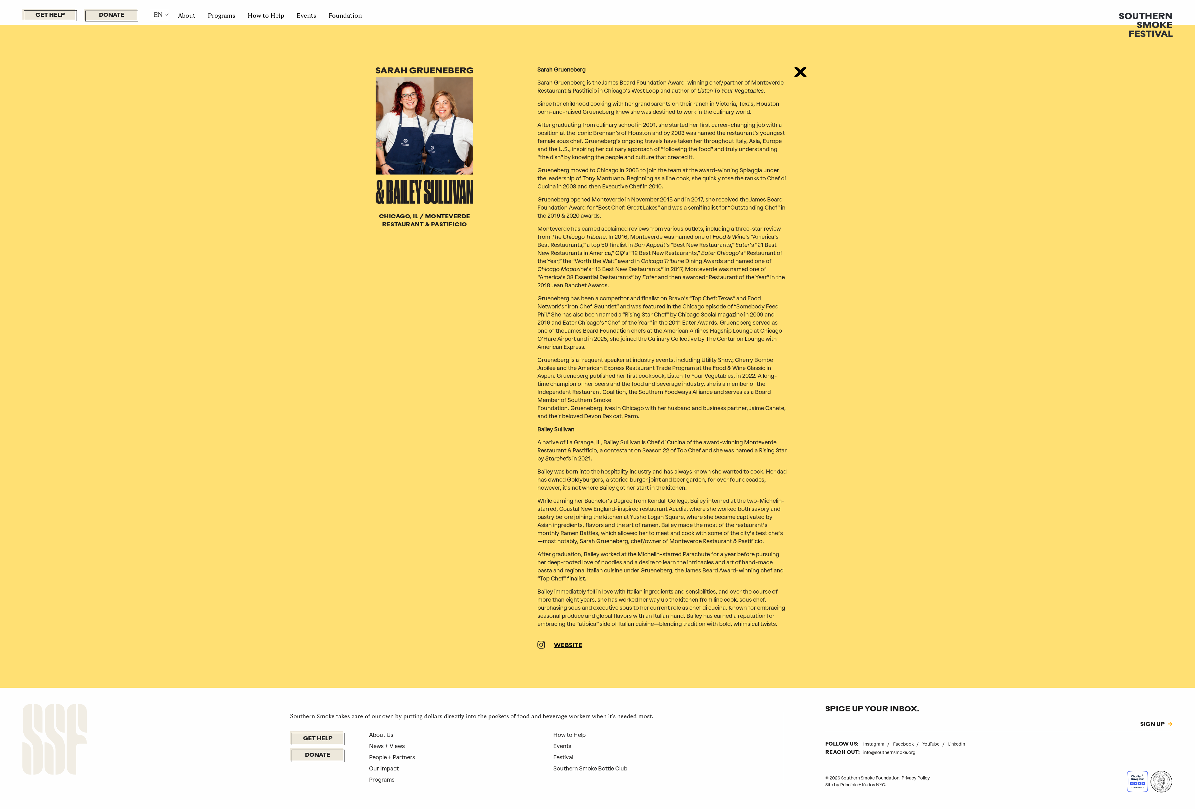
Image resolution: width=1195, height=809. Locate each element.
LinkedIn (956, 744)
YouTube (931, 744)
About (186, 15)
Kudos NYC (873, 785)
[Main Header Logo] (1146, 24)
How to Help (266, 15)
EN (158, 14)
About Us (381, 735)
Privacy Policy (916, 778)
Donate (111, 15)
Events (306, 15)
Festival (563, 757)
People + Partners (392, 757)
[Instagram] (541, 646)
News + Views (387, 746)
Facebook (904, 744)
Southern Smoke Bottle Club (590, 768)
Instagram (874, 744)
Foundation (345, 15)
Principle (849, 785)
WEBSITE (568, 646)
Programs (221, 15)
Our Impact (384, 768)
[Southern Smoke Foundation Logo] (54, 740)
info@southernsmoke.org (889, 752)
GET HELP (50, 15)
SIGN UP (1152, 725)
